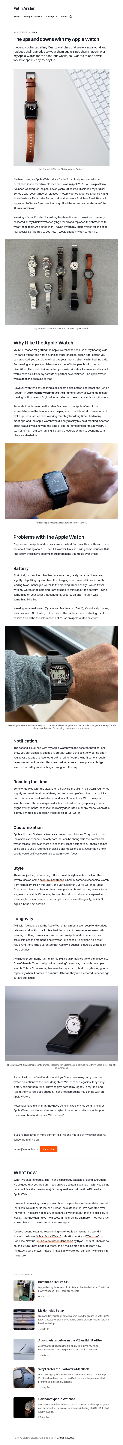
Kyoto (70, 1437)
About (64, 16)
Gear (35, 32)
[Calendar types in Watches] (62, 1408)
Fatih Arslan (25, 8)
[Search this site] (71, 16)
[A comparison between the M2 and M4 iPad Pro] (62, 1349)
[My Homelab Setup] (62, 1320)
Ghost (60, 1437)
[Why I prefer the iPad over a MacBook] (62, 1378)
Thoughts (51, 16)
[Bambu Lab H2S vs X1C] (62, 1290)
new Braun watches (52, 880)
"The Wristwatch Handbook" (55, 1241)
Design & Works (33, 16)
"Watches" (92, 1236)
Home (17, 16)
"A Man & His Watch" (48, 1236)
